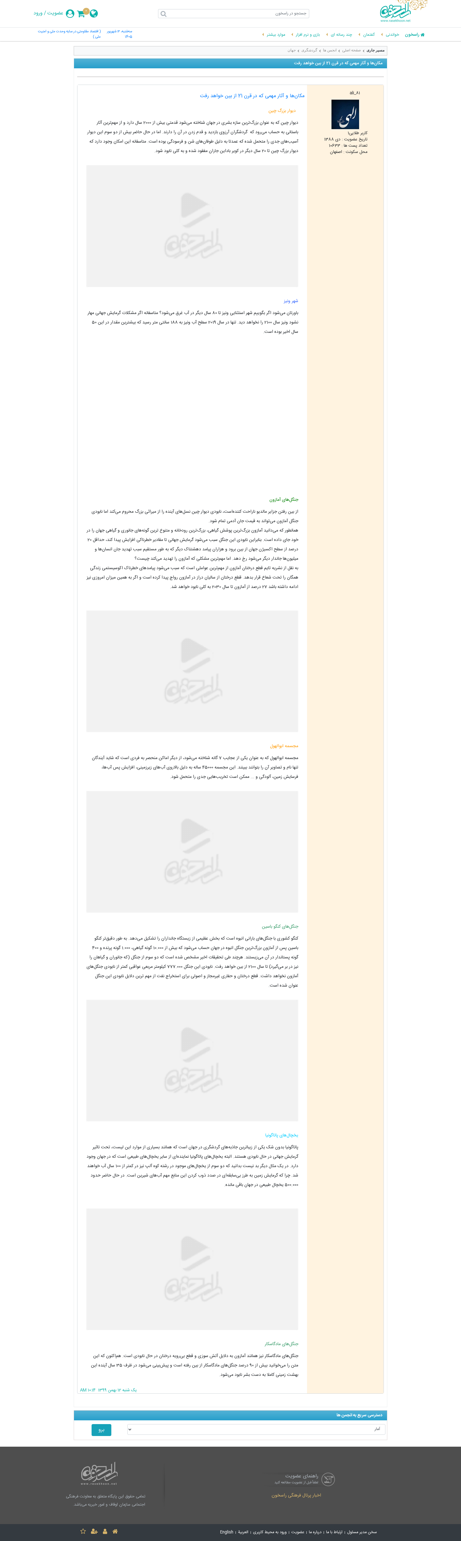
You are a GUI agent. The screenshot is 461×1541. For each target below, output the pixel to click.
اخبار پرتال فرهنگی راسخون (296, 1495)
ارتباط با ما (334, 1532)
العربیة (243, 1532)
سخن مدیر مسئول (362, 1532)
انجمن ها (329, 50)
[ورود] (105, 1532)
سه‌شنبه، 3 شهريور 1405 (119, 34)
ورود (38, 13)
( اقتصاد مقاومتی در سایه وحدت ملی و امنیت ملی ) (69, 34)
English (226, 1532)
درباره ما (315, 1532)
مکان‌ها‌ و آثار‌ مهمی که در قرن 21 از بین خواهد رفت (252, 96)
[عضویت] (94, 1532)
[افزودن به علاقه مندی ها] (83, 1532)
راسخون (412, 35)
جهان (292, 50)
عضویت (55, 13)
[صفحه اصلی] (115, 1532)
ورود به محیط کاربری (270, 1532)
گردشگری (309, 50)
